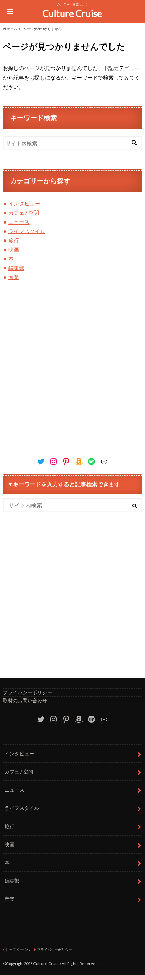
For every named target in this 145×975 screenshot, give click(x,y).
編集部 (16, 268)
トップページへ (17, 949)
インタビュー (24, 203)
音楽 (13, 277)
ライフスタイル (26, 231)
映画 (13, 249)
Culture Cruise (72, 13)
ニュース (19, 222)
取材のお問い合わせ (25, 700)
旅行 (13, 240)
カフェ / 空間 (23, 212)
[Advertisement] (72, 376)
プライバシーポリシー (27, 692)
